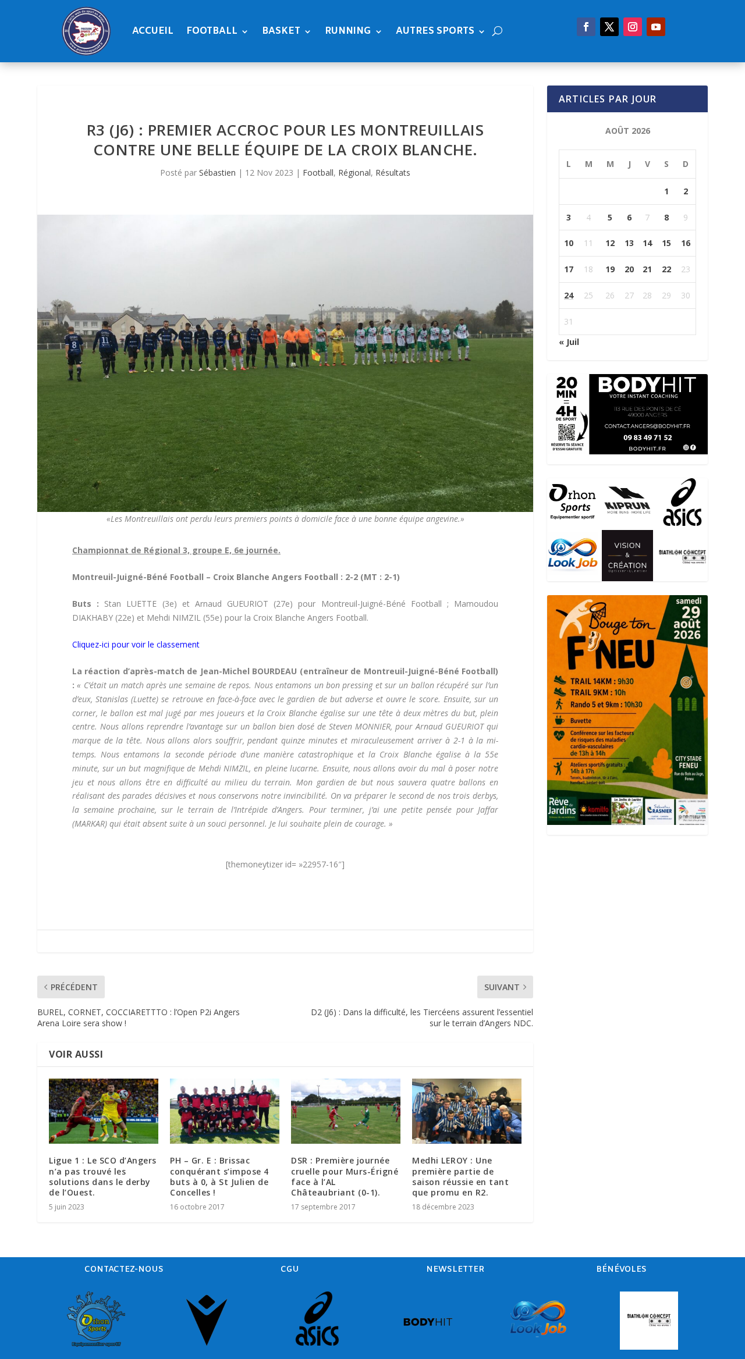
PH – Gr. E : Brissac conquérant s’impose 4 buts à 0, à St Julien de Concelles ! (219, 1176)
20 (629, 269)
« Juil (569, 341)
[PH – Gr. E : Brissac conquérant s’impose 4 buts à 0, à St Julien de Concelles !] (224, 1111)
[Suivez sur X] (609, 26)
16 (685, 242)
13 (629, 242)
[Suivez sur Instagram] (632, 26)
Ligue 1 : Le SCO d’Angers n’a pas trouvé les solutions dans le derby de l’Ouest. (103, 1176)
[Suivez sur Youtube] (656, 26)
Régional (354, 172)
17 (568, 269)
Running (348, 31)
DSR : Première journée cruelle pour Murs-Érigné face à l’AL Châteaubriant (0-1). (344, 1176)
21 (647, 269)
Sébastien (217, 172)
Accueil (152, 31)
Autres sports (435, 31)
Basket (281, 31)
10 (568, 242)
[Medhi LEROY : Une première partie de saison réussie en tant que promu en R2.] (467, 1111)
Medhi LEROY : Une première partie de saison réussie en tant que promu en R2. (460, 1176)
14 (647, 242)
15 (666, 242)
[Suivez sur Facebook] (586, 26)
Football (211, 31)
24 (568, 295)
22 (666, 269)
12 (610, 242)
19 (610, 269)
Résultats (392, 172)
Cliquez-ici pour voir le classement (136, 644)
